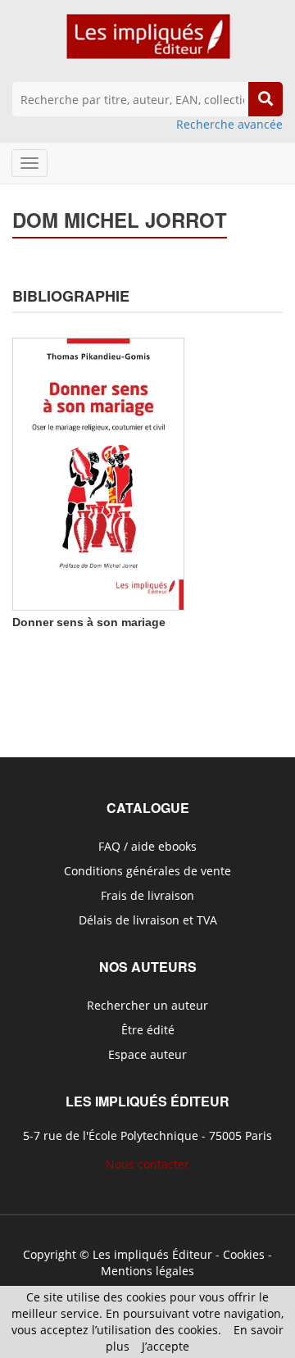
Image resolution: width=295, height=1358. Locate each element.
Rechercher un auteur (147, 1005)
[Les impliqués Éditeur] (148, 44)
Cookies (244, 1254)
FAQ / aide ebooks (147, 846)
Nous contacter (147, 1164)
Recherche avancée (229, 124)
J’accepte (165, 1346)
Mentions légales (147, 1271)
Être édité (148, 1030)
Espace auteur (147, 1054)
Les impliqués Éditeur (152, 1254)
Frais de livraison (147, 895)
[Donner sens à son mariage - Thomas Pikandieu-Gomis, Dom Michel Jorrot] (98, 472)
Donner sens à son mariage (89, 622)
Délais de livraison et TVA (148, 920)
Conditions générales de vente (147, 871)
